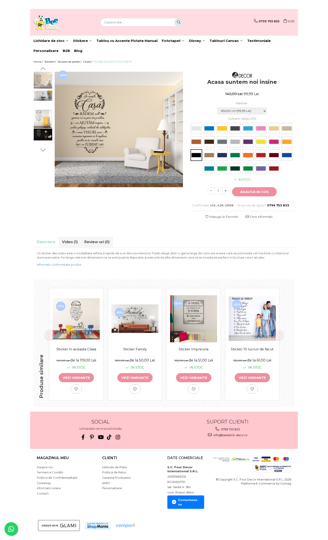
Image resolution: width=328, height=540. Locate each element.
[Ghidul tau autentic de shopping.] (125, 525)
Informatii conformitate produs (59, 264)
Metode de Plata (114, 467)
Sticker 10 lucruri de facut (252, 349)
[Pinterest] (92, 437)
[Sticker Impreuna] (193, 318)
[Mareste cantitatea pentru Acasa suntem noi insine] (225, 190)
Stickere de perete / (70, 61)
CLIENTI (109, 458)
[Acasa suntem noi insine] (119, 129)
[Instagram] (118, 437)
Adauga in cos (254, 192)
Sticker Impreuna (193, 349)
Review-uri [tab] (97, 242)
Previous (43, 69)
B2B (66, 51)
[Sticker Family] (134, 318)
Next (43, 149)
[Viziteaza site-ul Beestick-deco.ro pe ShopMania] (97, 525)
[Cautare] (178, 22)
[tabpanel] (119, 129)
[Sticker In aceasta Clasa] (76, 318)
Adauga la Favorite (223, 217)
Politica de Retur (114, 472)
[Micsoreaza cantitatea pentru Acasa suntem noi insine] (211, 190)
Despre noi (45, 467)
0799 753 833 (230, 429)
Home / (38, 61)
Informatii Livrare (49, 488)
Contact (43, 493)
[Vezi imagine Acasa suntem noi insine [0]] (43, 80)
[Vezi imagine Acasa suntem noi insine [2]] (43, 119)
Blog (78, 51)
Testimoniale (259, 41)
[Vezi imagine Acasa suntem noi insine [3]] (43, 134)
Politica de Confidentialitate (57, 477)
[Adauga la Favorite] (76, 389)
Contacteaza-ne (188, 502)
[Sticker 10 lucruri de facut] (252, 318)
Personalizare (45, 51)
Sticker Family (135, 349)
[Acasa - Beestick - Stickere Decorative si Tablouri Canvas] (55, 22)
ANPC (106, 483)
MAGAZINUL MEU (53, 458)
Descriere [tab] (46, 242)
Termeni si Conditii (50, 472)
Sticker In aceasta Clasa (76, 349)
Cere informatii (260, 217)
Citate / (88, 61)
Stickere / (50, 61)
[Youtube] (100, 437)
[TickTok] (109, 437)
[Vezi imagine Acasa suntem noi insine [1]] (43, 96)
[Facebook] (83, 437)
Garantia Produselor (116, 477)
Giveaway (44, 483)
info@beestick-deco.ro (230, 435)
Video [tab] (70, 242)
